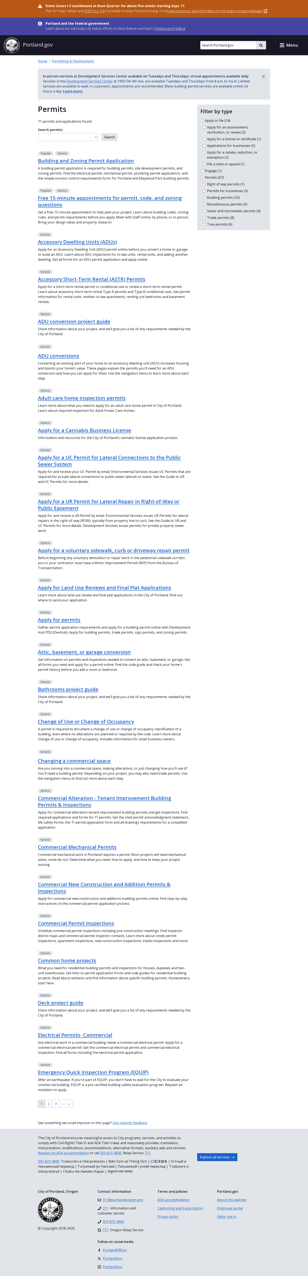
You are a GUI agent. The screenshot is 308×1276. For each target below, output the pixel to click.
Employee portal (230, 1208)
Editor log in (226, 1216)
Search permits (50, 129)
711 (147, 1153)
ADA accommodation (173, 1200)
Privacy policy (167, 1216)
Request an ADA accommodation (63, 1153)
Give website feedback (130, 1123)
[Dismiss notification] (263, 77)
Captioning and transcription (180, 1208)
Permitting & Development (73, 61)
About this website (231, 1200)
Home (42, 61)
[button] (289, 45)
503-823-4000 (110, 1153)
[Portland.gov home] (28, 45)
